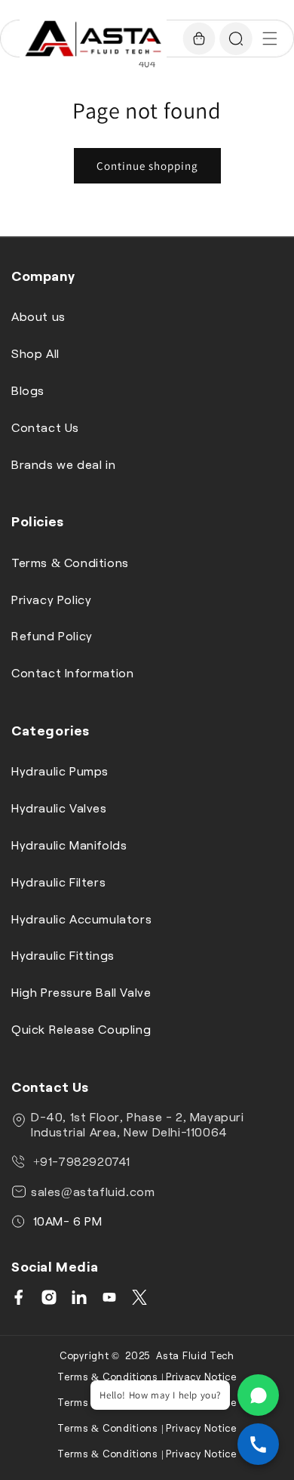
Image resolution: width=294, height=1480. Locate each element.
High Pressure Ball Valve (81, 992)
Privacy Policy (51, 599)
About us (38, 316)
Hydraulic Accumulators (81, 918)
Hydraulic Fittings (63, 955)
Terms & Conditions (70, 562)
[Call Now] (258, 1444)
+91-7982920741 (79, 1161)
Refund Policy (52, 635)
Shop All (35, 353)
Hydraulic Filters (58, 881)
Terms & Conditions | (110, 1377)
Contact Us (45, 427)
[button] (269, 38)
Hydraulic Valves (59, 807)
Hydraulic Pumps (60, 770)
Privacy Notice (201, 1377)
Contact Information (72, 672)
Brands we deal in (63, 464)
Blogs (27, 390)
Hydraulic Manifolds (69, 844)
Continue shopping (147, 166)
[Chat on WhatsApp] (258, 1395)
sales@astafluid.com (93, 1191)
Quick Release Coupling (81, 1029)
